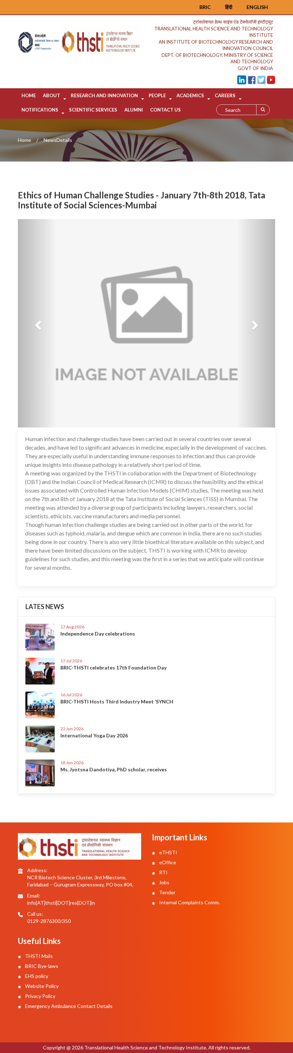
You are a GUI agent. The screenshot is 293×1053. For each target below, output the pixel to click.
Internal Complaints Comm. (189, 902)
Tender (166, 892)
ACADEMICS (190, 95)
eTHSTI (167, 852)
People (157, 95)
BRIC (205, 7)
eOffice (167, 862)
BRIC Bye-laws (41, 966)
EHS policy (36, 976)
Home (28, 95)
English (257, 7)
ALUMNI (133, 110)
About (51, 95)
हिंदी (228, 7)
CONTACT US (165, 110)
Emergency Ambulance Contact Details (68, 1006)
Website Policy (41, 986)
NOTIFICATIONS (39, 110)
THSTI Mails (38, 956)
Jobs (163, 882)
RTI (163, 872)
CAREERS (225, 95)
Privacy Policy (39, 996)
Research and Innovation (104, 95)
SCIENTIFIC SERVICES (93, 110)
